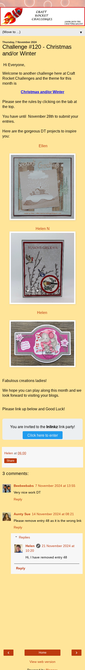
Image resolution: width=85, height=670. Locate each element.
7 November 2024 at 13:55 (55, 486)
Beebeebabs (24, 486)
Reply (18, 499)
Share (10, 460)
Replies (24, 537)
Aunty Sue (22, 514)
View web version (42, 662)
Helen (42, 313)
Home (43, 652)
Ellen (43, 146)
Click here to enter (42, 435)
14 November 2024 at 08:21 (53, 514)
